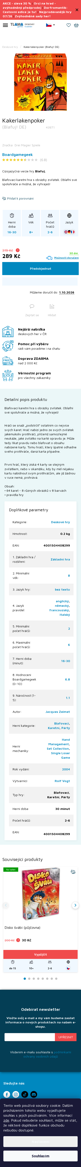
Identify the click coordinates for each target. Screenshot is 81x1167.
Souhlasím (40, 1156)
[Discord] (33, 1094)
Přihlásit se (65, 1037)
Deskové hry (60, 522)
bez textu (62, 589)
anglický (62, 601)
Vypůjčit (40, 954)
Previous (5, 905)
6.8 (67, 679)
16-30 (65, 661)
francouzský (59, 610)
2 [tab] (29, 979)
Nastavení (41, 1142)
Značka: (21, 145)
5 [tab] (43, 979)
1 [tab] (25, 979)
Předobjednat (40, 268)
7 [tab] (52, 979)
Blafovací (61, 723)
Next (75, 905)
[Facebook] (6, 1094)
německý (62, 605)
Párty (65, 728)
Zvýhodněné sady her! (33, 16)
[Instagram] (15, 1094)
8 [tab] (56, 979)
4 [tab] (38, 979)
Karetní (53, 728)
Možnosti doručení (66, 257)
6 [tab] (47, 979)
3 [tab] (34, 979)
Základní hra (60, 559)
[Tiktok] (24, 1094)
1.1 (68, 698)
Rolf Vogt (62, 781)
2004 (66, 769)
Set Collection (58, 748)
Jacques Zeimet (57, 712)
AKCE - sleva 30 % (17, 3)
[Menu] (5, 26)
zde (6, 1120)
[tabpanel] (40, 82)
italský (65, 614)
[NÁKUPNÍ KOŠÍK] (76, 25)
